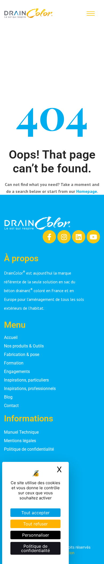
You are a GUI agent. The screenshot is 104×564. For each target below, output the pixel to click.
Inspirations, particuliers (26, 380)
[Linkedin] (78, 236)
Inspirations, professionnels (30, 388)
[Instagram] (64, 236)
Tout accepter (35, 512)
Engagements (17, 371)
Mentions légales (20, 440)
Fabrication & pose (21, 354)
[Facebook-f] (49, 236)
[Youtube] (93, 236)
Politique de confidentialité (29, 449)
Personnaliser (35, 535)
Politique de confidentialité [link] (35, 548)
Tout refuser (35, 523)
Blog (8, 397)
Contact (11, 405)
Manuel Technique (21, 432)
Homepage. (87, 191)
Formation (13, 363)
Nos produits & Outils (24, 346)
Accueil (11, 337)
